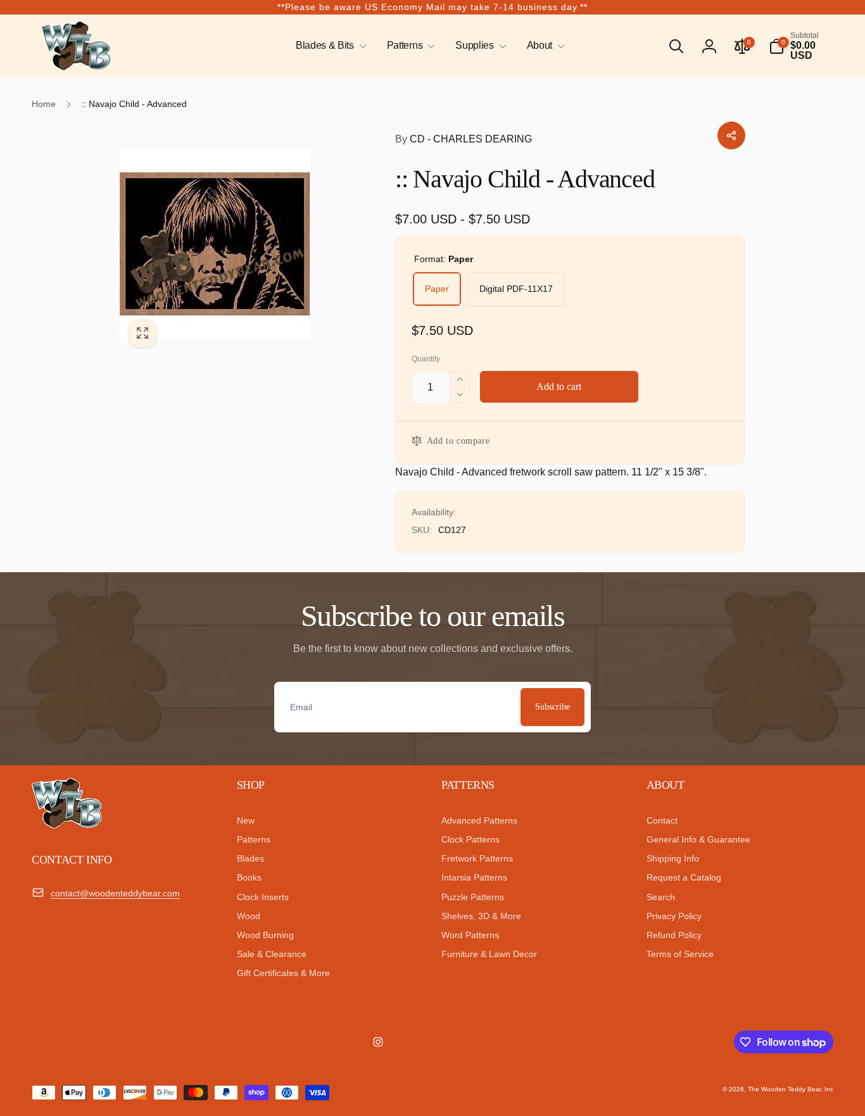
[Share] (731, 135)
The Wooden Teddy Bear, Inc (790, 1089)
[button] (328, 46)
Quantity (426, 359)
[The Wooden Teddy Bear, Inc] (67, 825)
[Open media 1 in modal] (232, 243)
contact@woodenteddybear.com (115, 893)
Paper (437, 289)
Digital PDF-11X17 (516, 289)
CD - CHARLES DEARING (463, 139)
